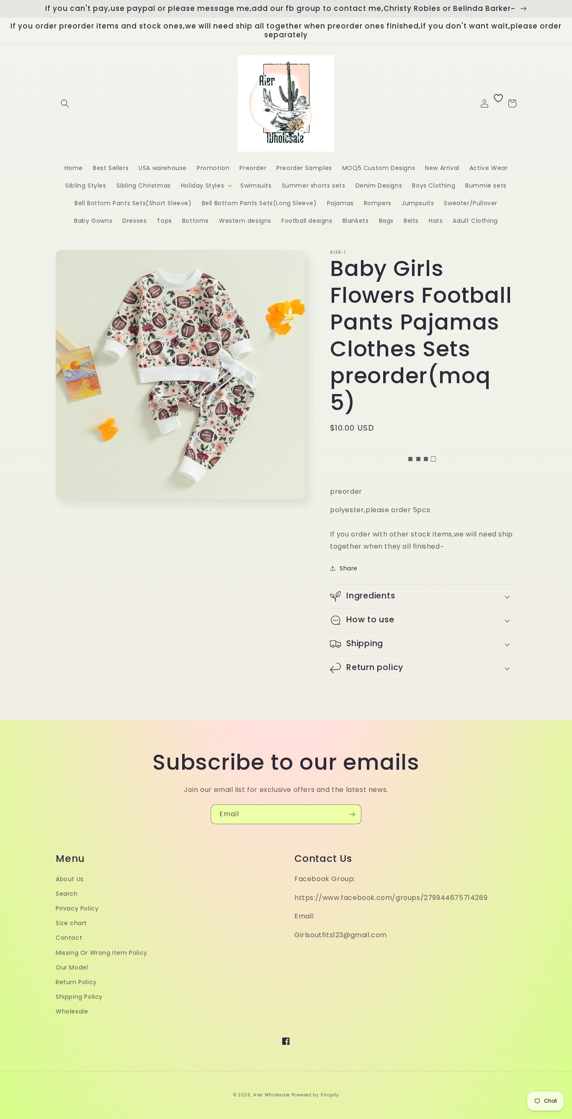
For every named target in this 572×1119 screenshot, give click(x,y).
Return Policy (76, 982)
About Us (70, 879)
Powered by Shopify (315, 1095)
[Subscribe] (352, 814)
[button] (65, 103)
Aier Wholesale (271, 1095)
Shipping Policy (79, 997)
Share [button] (349, 568)
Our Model (72, 967)
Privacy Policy (77, 908)
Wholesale (72, 1011)
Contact (69, 937)
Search (67, 894)
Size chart (71, 923)
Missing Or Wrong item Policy (101, 953)
